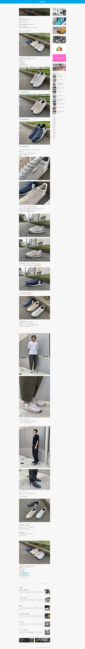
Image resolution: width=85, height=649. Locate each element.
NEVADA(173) (25, 578)
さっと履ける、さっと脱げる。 (23, 597)
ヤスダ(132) (23, 578)
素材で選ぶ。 (21, 605)
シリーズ (46, 4)
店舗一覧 (42, 4)
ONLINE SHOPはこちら (26, 91)
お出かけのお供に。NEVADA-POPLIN (24, 613)
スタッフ (37, 4)
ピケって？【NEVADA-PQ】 (60, 107)
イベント (51, 4)
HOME (33, 4)
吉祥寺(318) (20, 578)
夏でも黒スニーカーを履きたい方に (24, 589)
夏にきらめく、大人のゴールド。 (61, 91)
